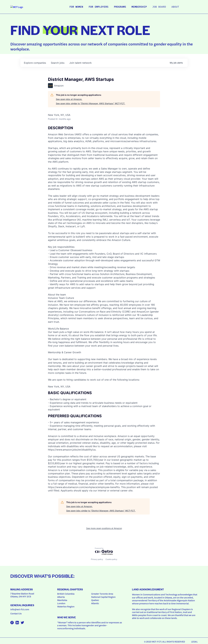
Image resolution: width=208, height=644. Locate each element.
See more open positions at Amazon (104, 528)
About (175, 7)
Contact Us (16, 613)
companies (35, 62)
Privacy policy (97, 559)
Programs (120, 7)
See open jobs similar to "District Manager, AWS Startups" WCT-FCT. (90, 103)
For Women (76, 7)
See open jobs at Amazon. (69, 99)
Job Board (159, 7)
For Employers (98, 7)
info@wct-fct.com (19, 609)
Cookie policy (111, 559)
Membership (139, 7)
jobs (57, 62)
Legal (194, 641)
